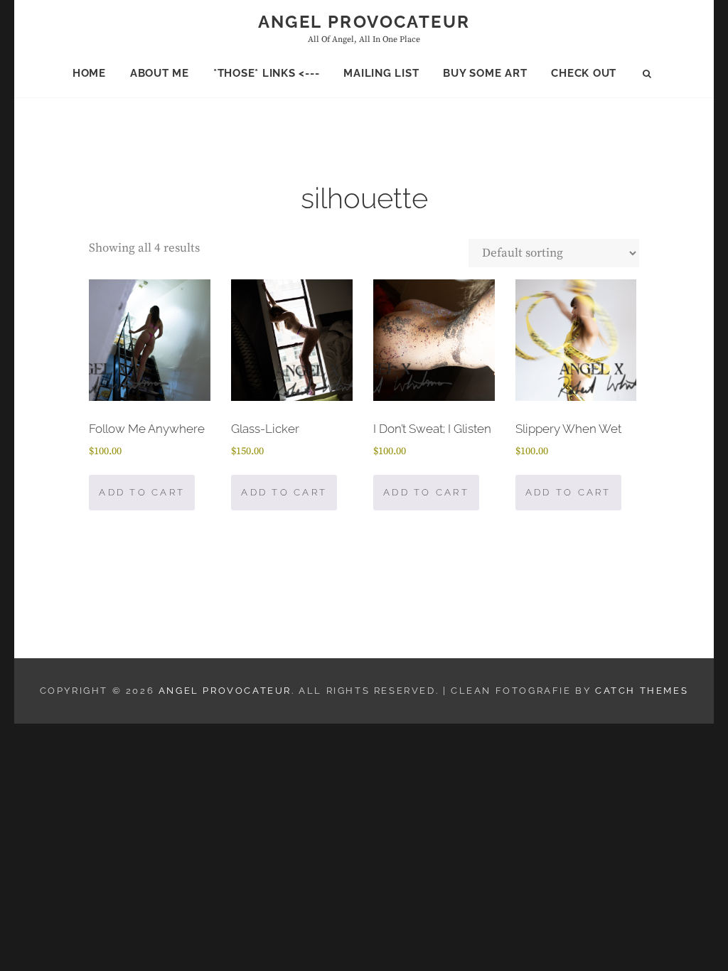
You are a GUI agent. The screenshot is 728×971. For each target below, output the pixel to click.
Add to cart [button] (142, 492)
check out (583, 73)
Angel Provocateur (364, 21)
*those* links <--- (266, 73)
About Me (159, 73)
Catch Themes (641, 690)
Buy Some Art (485, 73)
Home (89, 73)
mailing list (381, 73)
